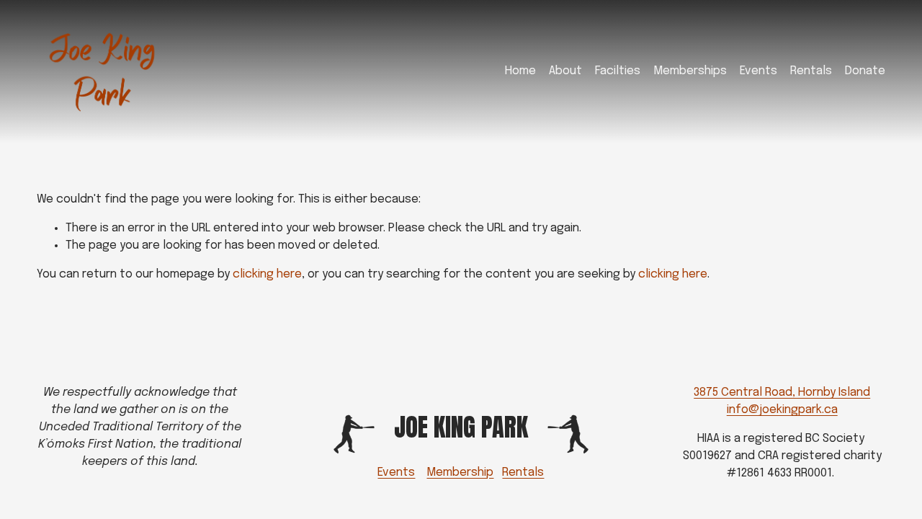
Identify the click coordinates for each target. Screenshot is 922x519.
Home (520, 71)
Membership (459, 472)
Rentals (811, 71)
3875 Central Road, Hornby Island (782, 392)
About (565, 71)
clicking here (267, 274)
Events (758, 71)
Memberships (690, 71)
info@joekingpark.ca (782, 410)
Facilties (617, 71)
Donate (865, 71)
